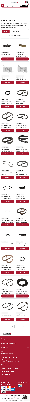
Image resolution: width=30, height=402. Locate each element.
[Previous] (27, 326)
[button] (7, 48)
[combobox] (20, 32)
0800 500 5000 (10, 357)
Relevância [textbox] (16, 31)
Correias (11, 14)
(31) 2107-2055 (10, 368)
